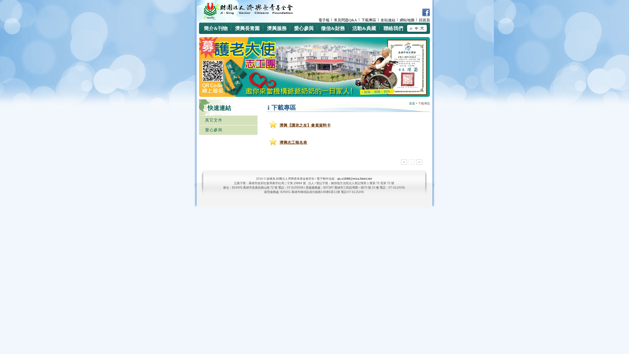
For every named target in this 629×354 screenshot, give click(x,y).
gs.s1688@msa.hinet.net (354, 178)
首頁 (412, 103)
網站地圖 (407, 20)
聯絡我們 (393, 28)
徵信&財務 (333, 28)
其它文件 (213, 120)
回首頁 (424, 20)
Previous (406, 88)
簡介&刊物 (216, 28)
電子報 (323, 20)
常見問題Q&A (345, 20)
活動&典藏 (364, 28)
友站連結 (388, 20)
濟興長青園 (247, 28)
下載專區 (368, 20)
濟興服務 (277, 28)
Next (419, 88)
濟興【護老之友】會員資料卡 (305, 125)
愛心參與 (304, 28)
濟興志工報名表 (293, 142)
